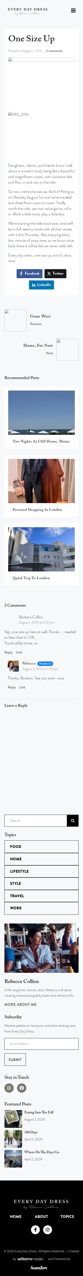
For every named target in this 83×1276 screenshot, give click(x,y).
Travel (17, 896)
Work (16, 908)
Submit (15, 1059)
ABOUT (41, 1216)
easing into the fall (38, 1112)
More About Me (20, 1004)
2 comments (54, 50)
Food (15, 846)
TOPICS (67, 1216)
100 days (31, 1132)
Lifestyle (19, 871)
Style (15, 883)
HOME (15, 1216)
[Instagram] (9, 1088)
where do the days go (41, 1152)
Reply (8, 652)
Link (19, 652)
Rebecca (29, 663)
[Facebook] (21, 1088)
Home (16, 859)
